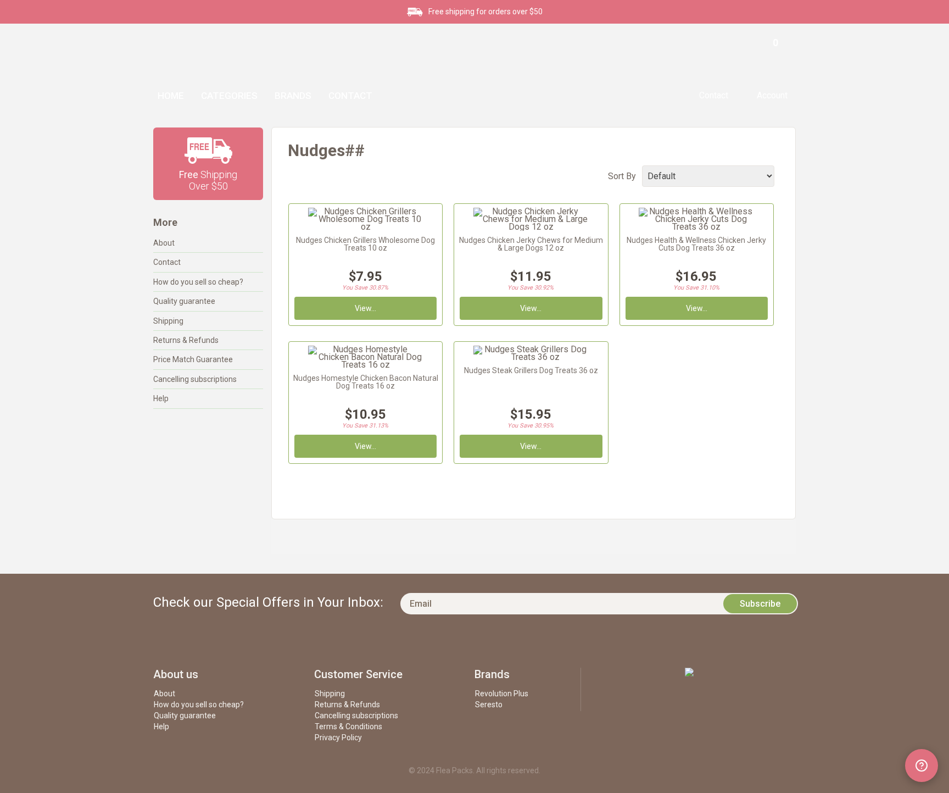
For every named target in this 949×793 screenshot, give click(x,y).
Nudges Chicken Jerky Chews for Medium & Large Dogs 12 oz (531, 244)
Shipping (168, 321)
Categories (229, 95)
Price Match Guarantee (193, 359)
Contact (350, 95)
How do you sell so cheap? (198, 282)
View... (365, 308)
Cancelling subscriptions (195, 379)
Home (171, 95)
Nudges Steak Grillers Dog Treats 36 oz (531, 370)
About (164, 243)
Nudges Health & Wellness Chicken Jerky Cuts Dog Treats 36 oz (696, 244)
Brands (293, 95)
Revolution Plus (501, 693)
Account (772, 95)
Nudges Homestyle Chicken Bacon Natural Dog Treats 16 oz (365, 382)
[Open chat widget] (921, 765)
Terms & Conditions (348, 726)
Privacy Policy (338, 737)
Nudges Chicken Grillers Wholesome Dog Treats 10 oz (365, 244)
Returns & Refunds (186, 340)
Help (161, 398)
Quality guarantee (184, 301)
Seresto (489, 704)
